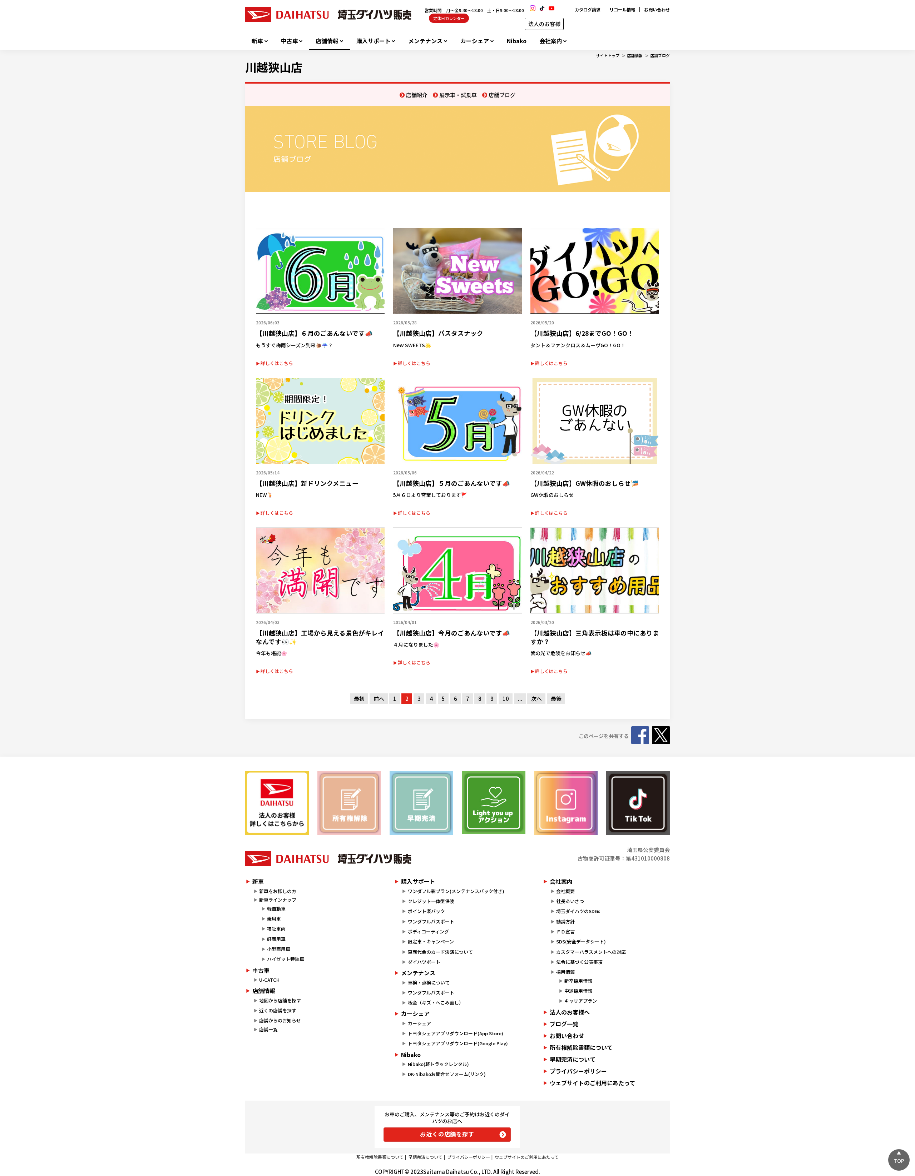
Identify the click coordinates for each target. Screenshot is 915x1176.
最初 (359, 698)
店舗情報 (327, 41)
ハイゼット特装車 (285, 959)
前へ (379, 698)
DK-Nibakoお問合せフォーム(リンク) (447, 1074)
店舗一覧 (268, 1029)
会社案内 (550, 41)
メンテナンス (425, 41)
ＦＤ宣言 (565, 931)
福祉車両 (276, 928)
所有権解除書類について (581, 1047)
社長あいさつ (570, 901)
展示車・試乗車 (458, 95)
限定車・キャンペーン (431, 941)
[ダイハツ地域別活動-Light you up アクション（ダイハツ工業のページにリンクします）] (493, 802)
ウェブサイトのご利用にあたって (592, 1082)
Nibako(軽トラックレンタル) (438, 1064)
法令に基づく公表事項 (579, 961)
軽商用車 (276, 939)
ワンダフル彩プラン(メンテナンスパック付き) (456, 891)
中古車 (289, 41)
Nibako (516, 41)
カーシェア (474, 41)
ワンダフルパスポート (431, 921)
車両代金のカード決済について (440, 951)
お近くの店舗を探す (447, 1134)
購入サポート (373, 41)
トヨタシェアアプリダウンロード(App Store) (455, 1033)
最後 (556, 698)
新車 (257, 41)
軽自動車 (276, 908)
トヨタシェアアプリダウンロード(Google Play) (458, 1043)
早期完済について (572, 1059)
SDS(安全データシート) (581, 941)
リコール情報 (622, 9)
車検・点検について (429, 982)
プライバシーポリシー (578, 1071)
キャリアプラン (580, 1000)
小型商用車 (278, 949)
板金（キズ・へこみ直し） (436, 1002)
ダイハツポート (424, 961)
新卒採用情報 (578, 980)
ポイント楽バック (426, 911)
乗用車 (274, 918)
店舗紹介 (416, 95)
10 (506, 698)
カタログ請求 (587, 9)
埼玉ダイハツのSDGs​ (578, 911)
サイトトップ (607, 55)
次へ (536, 698)
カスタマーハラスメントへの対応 (591, 951)
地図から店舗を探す (280, 1000)
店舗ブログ (660, 55)
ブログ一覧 (564, 1024)
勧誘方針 (565, 921)
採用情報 (565, 971)
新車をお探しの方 (277, 891)
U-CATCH (269, 979)
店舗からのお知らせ (280, 1020)
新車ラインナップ (277, 899)
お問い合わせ (657, 9)
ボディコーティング (428, 931)
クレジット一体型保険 (431, 901)
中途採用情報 (578, 990)
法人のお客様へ (570, 1012)
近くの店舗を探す (277, 1010)
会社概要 (565, 891)
